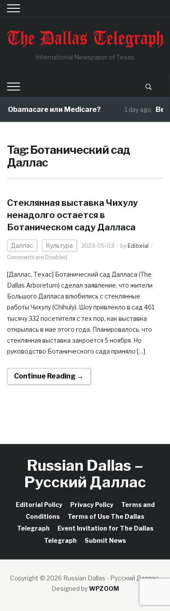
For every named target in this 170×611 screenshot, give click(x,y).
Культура (59, 245)
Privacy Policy (91, 504)
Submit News (105, 540)
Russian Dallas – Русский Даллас (85, 473)
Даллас (22, 245)
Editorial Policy (39, 504)
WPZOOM (104, 588)
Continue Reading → (49, 376)
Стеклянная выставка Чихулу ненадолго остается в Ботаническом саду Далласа (72, 215)
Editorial (138, 246)
